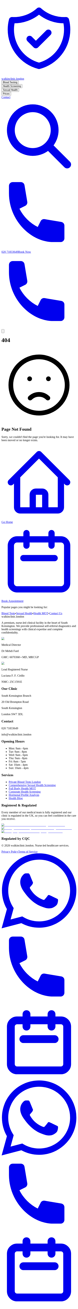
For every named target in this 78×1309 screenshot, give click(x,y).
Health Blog (16, 798)
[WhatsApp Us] (39, 927)
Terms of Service (28, 851)
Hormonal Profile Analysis (24, 794)
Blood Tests (8, 613)
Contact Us (55, 613)
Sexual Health (24, 613)
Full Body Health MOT (22, 788)
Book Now (24, 251)
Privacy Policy (9, 851)
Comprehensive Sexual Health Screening (32, 785)
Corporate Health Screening (25, 791)
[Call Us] (39, 1003)
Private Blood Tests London (25, 781)
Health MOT (40, 613)
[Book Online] (39, 1078)
